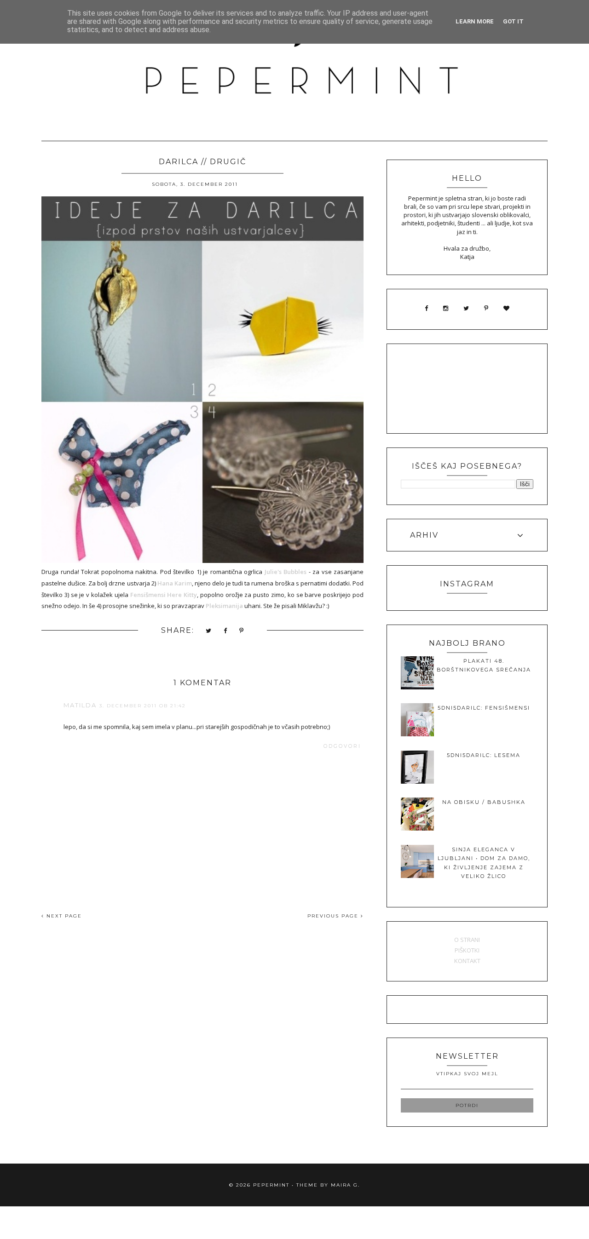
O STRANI (467, 939)
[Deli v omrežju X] (209, 631)
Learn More (475, 21)
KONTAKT (467, 961)
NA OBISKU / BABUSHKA (483, 802)
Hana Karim (174, 583)
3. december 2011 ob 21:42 (142, 706)
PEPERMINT (271, 1185)
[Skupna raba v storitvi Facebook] (226, 631)
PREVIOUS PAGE (334, 916)
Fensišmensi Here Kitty (163, 595)
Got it (513, 21)
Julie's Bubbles (286, 572)
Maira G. (345, 1185)
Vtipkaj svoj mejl (467, 1074)
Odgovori (342, 746)
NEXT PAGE (63, 916)
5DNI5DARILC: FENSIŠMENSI (484, 708)
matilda (80, 705)
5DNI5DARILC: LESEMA (483, 755)
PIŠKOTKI (467, 950)
